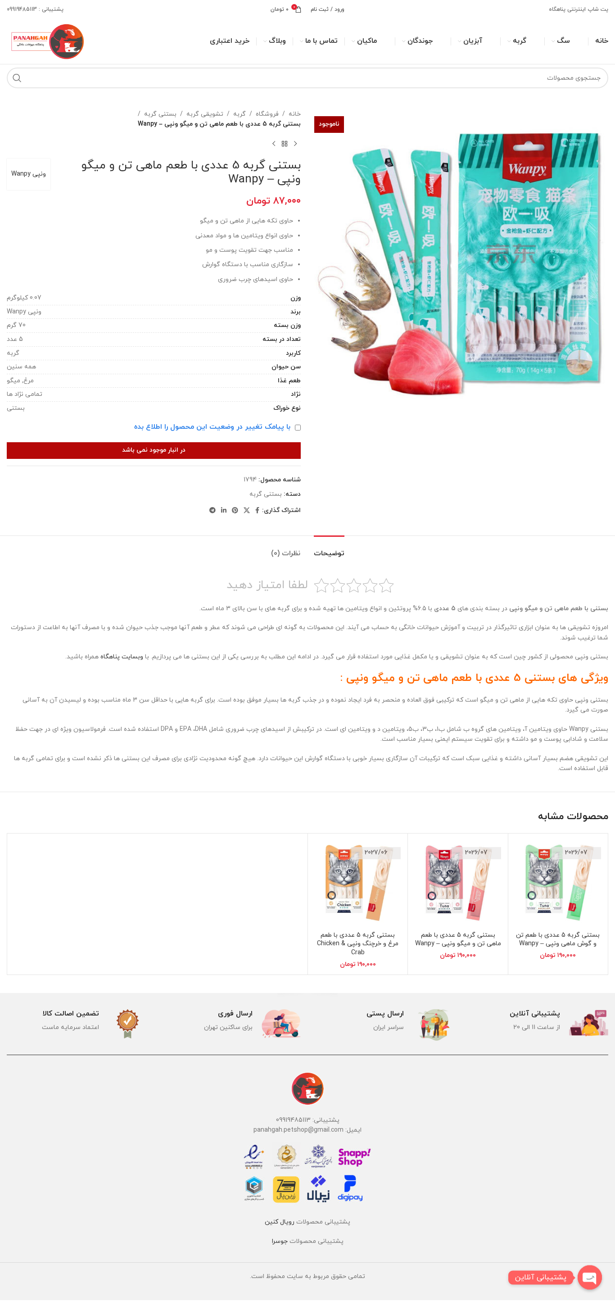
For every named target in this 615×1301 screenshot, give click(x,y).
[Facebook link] (257, 510)
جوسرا (280, 1241)
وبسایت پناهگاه (121, 657)
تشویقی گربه (204, 114)
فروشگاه (267, 114)
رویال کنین (279, 1222)
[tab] (329, 549)
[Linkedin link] (223, 510)
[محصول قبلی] (295, 144)
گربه (239, 114)
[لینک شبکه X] (247, 510)
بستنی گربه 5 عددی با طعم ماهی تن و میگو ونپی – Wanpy (458, 939)
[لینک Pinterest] (235, 510)
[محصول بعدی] (273, 144)
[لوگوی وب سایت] (46, 40)
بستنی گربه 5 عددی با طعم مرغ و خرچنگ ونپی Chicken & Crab (357, 944)
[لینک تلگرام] (212, 510)
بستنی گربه (160, 114)
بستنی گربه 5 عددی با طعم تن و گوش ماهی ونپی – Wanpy (558, 939)
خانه (295, 114)
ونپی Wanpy (28, 174)
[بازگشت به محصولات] (284, 144)
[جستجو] (17, 78)
